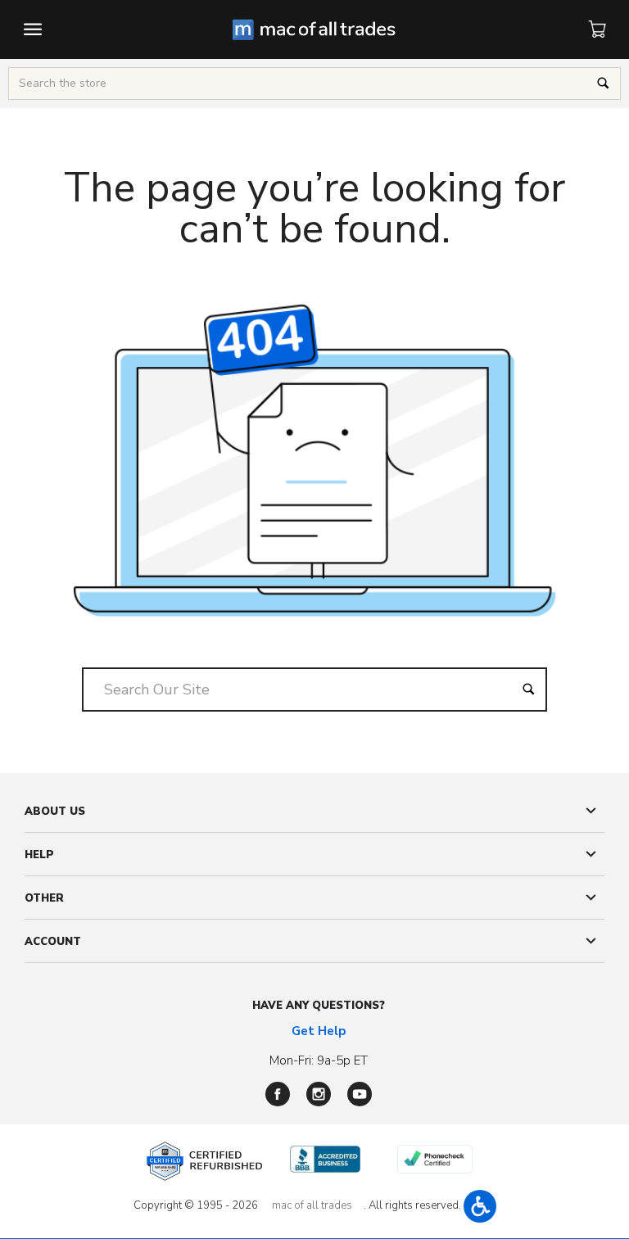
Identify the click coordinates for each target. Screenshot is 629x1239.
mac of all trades (312, 1205)
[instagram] (318, 1094)
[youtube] (359, 1094)
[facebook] (277, 1094)
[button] (480, 1206)
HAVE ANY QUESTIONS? (318, 1005)
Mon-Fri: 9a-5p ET (318, 1060)
